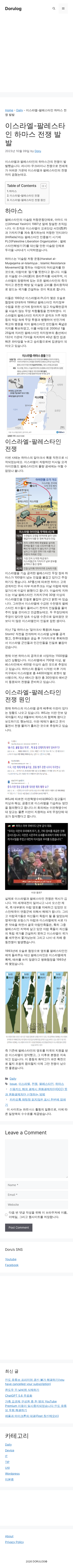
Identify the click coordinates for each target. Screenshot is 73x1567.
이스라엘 (24, 1084)
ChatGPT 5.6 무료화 (18, 1395)
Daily (19, 110)
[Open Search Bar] (54, 8)
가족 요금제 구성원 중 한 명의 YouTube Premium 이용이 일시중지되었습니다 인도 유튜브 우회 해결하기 (36, 1406)
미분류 (9, 1479)
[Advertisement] (36, 55)
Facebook (12, 1265)
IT (6, 1456)
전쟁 (35, 1084)
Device (9, 1450)
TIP (7, 1462)
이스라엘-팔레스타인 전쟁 (25, 195)
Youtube (10, 1259)
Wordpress (12, 1473)
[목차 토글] (42, 186)
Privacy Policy (14, 1542)
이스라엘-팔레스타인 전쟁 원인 (27, 200)
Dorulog (13, 8)
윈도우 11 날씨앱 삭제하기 (22, 1390)
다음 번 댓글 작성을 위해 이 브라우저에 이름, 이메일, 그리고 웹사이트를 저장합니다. (38, 1215)
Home (9, 110)
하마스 (13, 191)
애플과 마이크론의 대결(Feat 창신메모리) (32, 1416)
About (9, 1536)
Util (7, 1468)
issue (13, 1084)
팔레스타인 (46, 1084)
